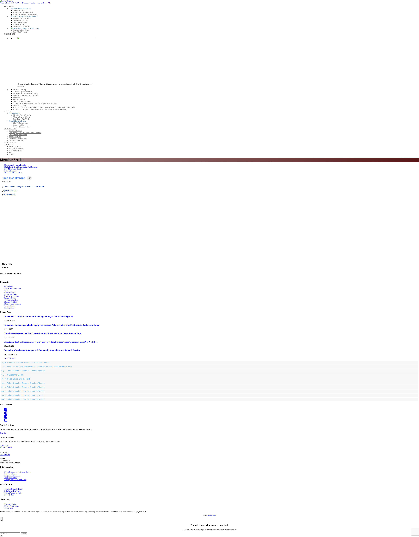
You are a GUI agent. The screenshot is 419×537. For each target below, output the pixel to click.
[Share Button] (29, 178)
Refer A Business (10, 171)
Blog (6, 290)
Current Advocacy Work (12, 493)
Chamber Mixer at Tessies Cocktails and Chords (28, 363)
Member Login (5, 3)
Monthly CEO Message (12, 304)
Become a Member (29, 3)
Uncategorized (9, 308)
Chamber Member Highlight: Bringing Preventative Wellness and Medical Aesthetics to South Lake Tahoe (51, 325)
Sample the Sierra (15, 375)
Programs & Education (12, 476)
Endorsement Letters (11, 296)
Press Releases (9, 306)
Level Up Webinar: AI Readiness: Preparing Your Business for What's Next (39, 367)
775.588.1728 (5, 455)
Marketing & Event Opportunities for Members (20, 167)
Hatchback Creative (212, 515)
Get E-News (42, 3)
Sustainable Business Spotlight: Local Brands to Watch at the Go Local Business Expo (42, 333)
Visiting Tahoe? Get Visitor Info (15, 480)
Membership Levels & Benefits (15, 165)
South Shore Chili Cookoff (18, 379)
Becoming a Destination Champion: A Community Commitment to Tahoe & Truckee (42, 350)
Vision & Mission (10, 504)
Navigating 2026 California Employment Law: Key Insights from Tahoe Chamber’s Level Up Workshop (51, 342)
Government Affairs (11, 300)
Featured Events (9, 298)
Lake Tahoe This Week (12, 491)
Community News (10, 294)
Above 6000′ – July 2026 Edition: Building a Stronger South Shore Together (38, 316)
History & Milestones (11, 506)
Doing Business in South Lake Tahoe (17, 472)
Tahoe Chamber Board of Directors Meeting (26, 371)
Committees (8, 508)
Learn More (4, 445)
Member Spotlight (10, 302)
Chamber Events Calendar (13, 489)
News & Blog (9, 495)
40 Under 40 (8, 286)
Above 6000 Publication (12, 288)
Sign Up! (3, 433)
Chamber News (9, 292)
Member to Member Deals (13, 173)
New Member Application (13, 169)
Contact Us (16, 3)
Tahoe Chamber (9, 358)
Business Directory (10, 474)
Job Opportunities (10, 478)
